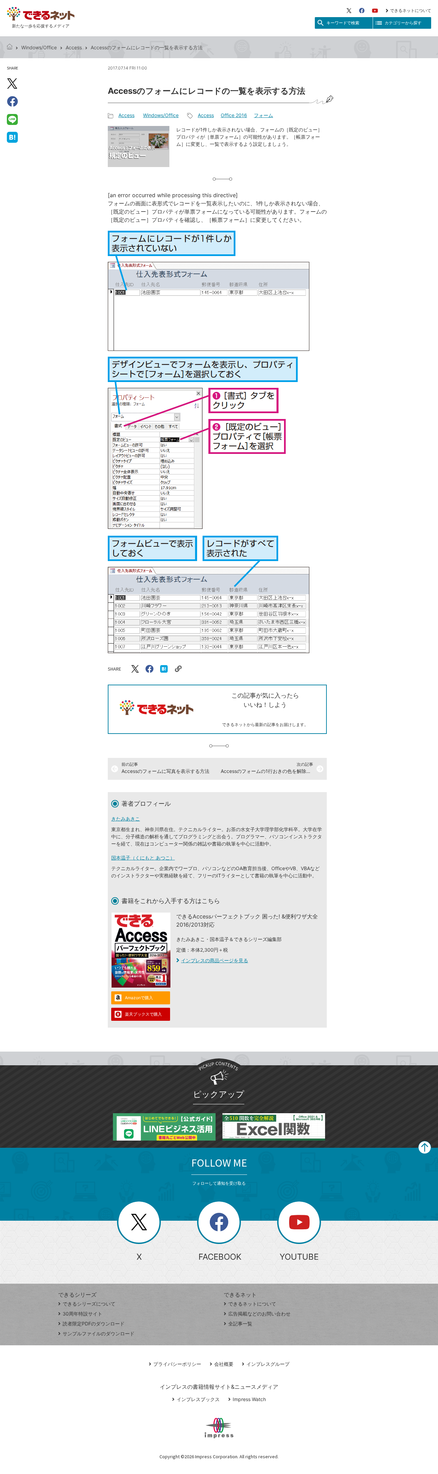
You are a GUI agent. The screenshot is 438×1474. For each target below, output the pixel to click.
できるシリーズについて (89, 1304)
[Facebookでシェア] (12, 101)
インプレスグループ (267, 1364)
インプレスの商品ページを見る (214, 960)
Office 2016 (234, 115)
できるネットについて (410, 10)
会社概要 (223, 1364)
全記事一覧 (240, 1323)
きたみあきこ (125, 819)
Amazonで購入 (139, 997)
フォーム (263, 115)
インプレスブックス (198, 1399)
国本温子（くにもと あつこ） (143, 858)
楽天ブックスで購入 (143, 1014)
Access (74, 47)
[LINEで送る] (12, 119)
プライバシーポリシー (177, 1364)
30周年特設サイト (82, 1314)
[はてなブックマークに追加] (12, 136)
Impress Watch (249, 1399)
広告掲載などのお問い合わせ (259, 1314)
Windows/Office (39, 47)
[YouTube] (375, 11)
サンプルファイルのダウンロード (98, 1333)
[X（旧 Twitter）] (349, 10)
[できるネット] (9, 47)
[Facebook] (361, 11)
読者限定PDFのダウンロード (94, 1323)
